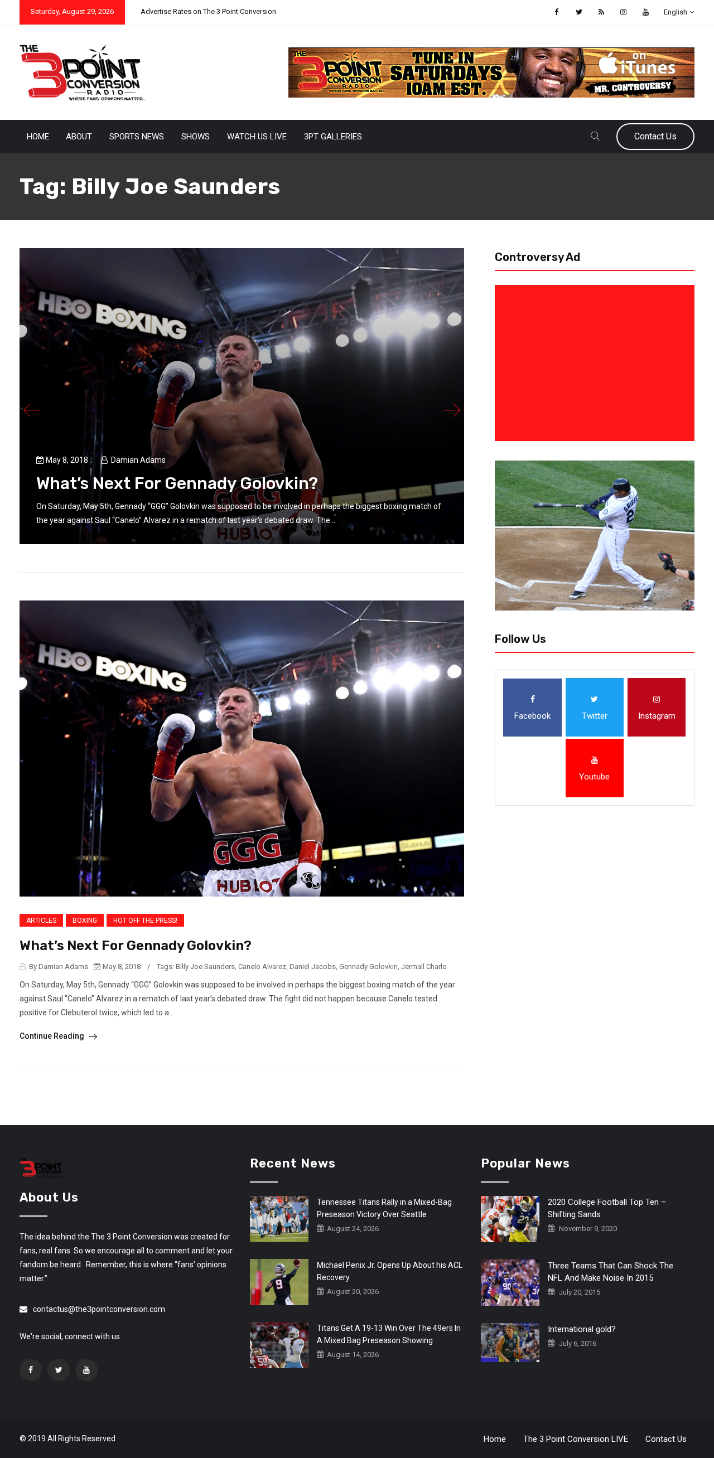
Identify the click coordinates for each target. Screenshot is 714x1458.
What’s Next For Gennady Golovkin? (177, 483)
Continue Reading (53, 1035)
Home (38, 137)
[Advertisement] (597, 363)
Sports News (136, 137)
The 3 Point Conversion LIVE (575, 1439)
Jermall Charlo (424, 966)
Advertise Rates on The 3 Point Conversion (208, 11)
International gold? (582, 1329)
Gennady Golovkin (368, 966)
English (675, 12)
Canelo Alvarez (262, 966)
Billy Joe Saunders (205, 966)
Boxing (85, 920)
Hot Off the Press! (145, 920)
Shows (195, 137)
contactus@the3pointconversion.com (99, 1309)
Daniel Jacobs (313, 966)
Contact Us (655, 136)
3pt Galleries (333, 137)
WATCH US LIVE (257, 137)
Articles (41, 920)
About (79, 137)
